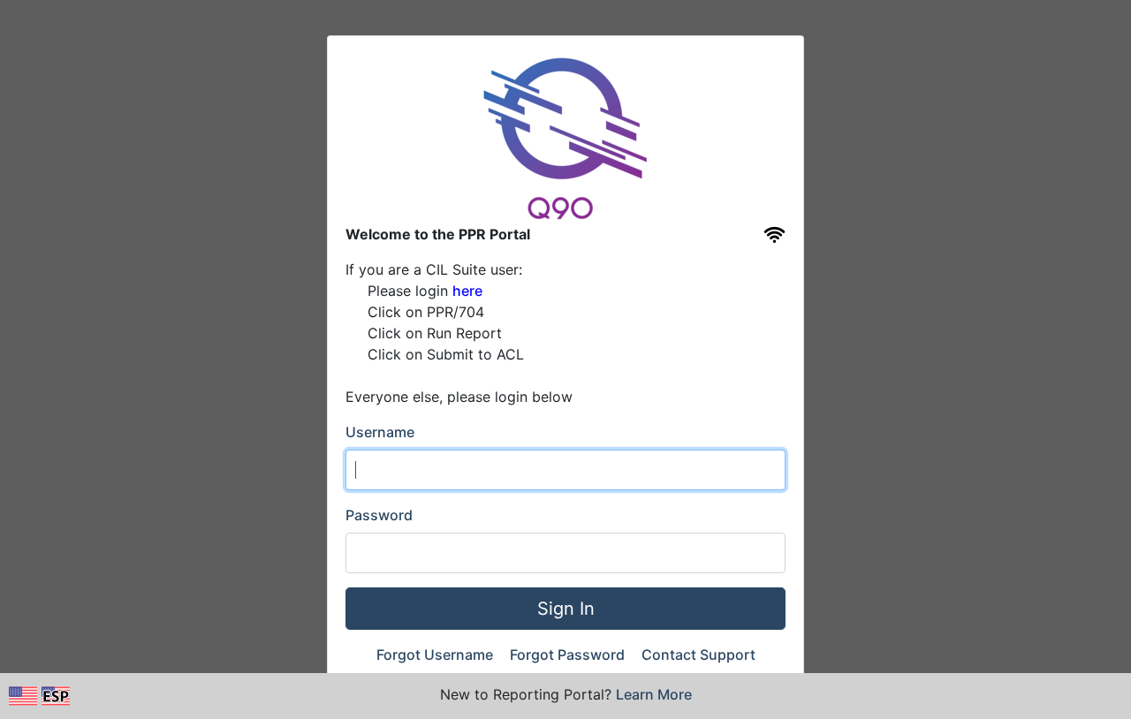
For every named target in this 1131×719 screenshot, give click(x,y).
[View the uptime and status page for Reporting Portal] (774, 234)
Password (379, 515)
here (467, 290)
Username (379, 432)
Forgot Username (436, 654)
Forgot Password (569, 654)
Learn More (654, 694)
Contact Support (698, 654)
